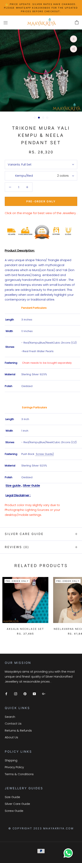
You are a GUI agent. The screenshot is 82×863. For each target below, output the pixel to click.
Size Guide (12, 797)
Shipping (11, 760)
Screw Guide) (44, 454)
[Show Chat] (69, 853)
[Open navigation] (6, 22)
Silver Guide (31, 485)
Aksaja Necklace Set (25, 628)
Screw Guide (14, 811)
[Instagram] (15, 693)
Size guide (13, 485)
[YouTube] (34, 693)
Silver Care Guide (24, 534)
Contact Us (13, 723)
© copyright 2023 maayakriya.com (41, 828)
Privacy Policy (14, 767)
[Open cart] (76, 22)
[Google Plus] (43, 693)
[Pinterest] (24, 693)
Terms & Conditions (19, 774)
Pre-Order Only (41, 201)
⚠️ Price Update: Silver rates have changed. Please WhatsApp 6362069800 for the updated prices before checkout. (41, 8)
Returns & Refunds (18, 730)
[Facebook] (6, 693)
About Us (11, 737)
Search (10, 717)
